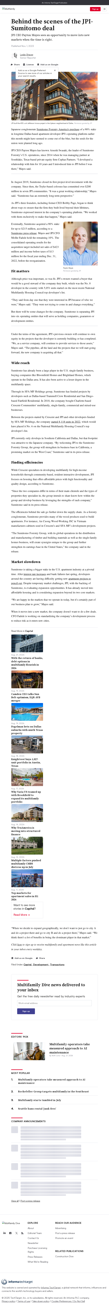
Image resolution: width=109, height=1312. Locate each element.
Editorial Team (35, 1233)
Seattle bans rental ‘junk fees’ (37, 1108)
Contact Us (33, 1238)
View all (15, 1200)
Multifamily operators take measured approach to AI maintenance (69, 1048)
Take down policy (41, 1301)
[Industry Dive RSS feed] (22, 1233)
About (31, 1228)
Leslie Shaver (26, 54)
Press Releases (35, 1256)
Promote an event (64, 1238)
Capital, (28, 964)
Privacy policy (8, 1301)
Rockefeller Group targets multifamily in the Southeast (53, 1091)
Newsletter (33, 1243)
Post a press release (30, 1200)
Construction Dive (64, 1256)
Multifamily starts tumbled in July (39, 1100)
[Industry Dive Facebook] (10, 1233)
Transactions (57, 964)
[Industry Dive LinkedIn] (4, 1233)
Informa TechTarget (51, 1287)
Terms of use (23, 1301)
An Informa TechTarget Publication (54, 3)
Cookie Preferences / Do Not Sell (68, 1301)
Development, (41, 964)
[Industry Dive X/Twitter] (16, 1233)
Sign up (95, 9)
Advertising (60, 1228)
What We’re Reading (38, 1261)
